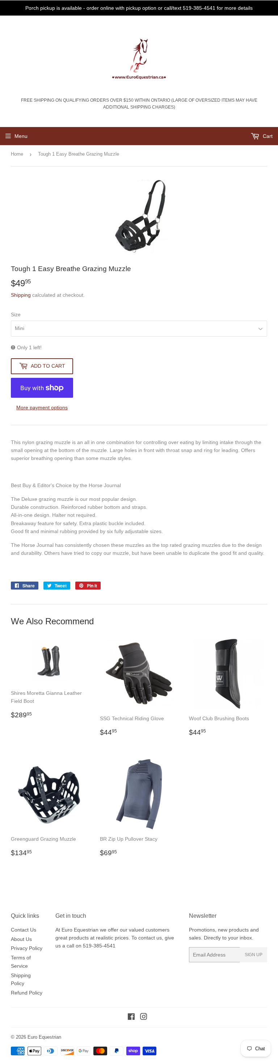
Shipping (21, 295)
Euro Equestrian (44, 1037)
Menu (21, 136)
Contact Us (23, 930)
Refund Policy (26, 993)
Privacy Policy (26, 948)
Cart (267, 136)
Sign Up (253, 954)
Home (17, 154)
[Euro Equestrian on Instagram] (143, 1018)
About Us (21, 939)
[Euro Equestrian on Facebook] (131, 1018)
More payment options (42, 407)
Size (16, 314)
